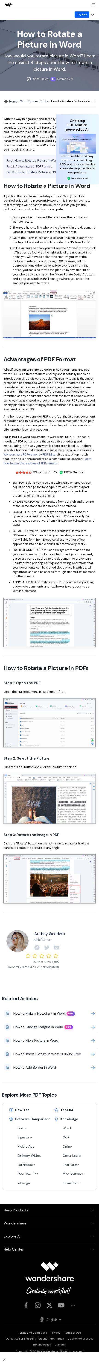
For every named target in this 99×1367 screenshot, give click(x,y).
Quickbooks (26, 1165)
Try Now (82, 14)
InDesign (23, 1183)
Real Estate (71, 1165)
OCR (66, 1137)
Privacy (55, 1333)
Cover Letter (72, 1156)
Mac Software (73, 1174)
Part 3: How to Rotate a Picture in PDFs (32, 172)
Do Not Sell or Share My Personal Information (35, 1338)
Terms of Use (72, 1333)
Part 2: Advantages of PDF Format (29, 166)
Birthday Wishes (29, 1156)
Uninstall (60, 1344)
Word (67, 1128)
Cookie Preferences (80, 1338)
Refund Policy (42, 1344)
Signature (24, 1137)
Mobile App (26, 1146)
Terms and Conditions (32, 1333)
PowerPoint (71, 1183)
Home (13, 101)
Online (67, 1146)
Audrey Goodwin (49, 933)
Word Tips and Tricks (34, 101)
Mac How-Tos (27, 1174)
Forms (22, 1128)
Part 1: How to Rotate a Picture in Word (32, 160)
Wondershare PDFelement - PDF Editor (30, 454)
